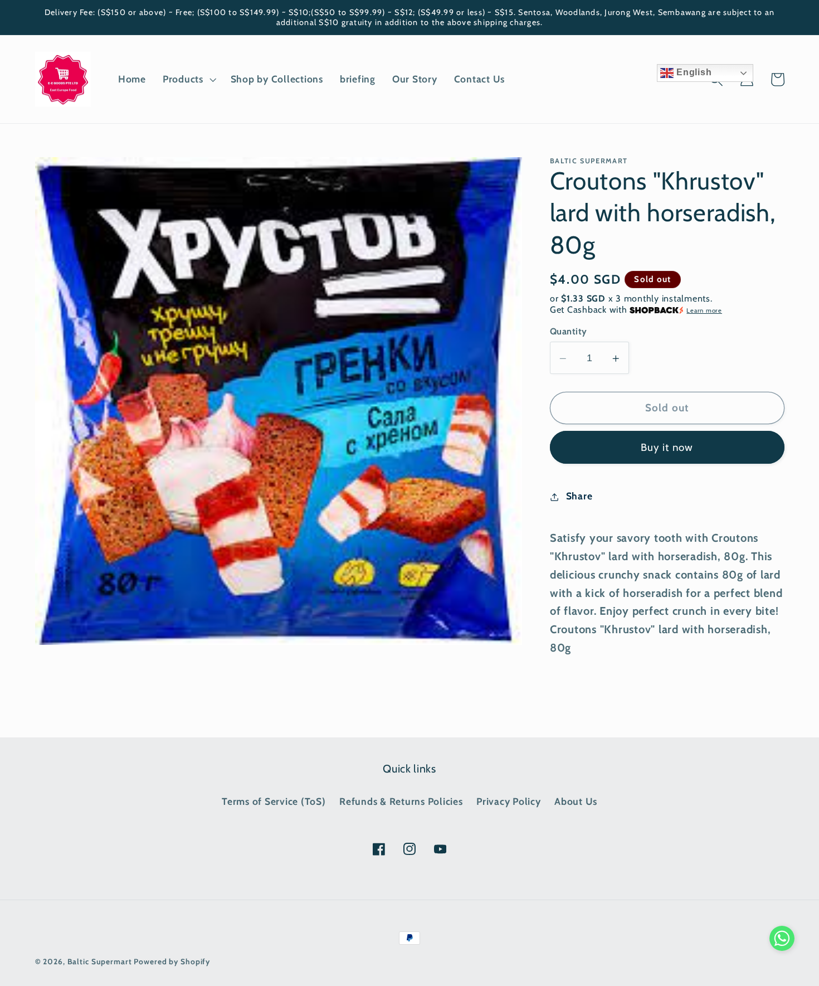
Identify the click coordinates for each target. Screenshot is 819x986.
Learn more (704, 310)
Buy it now (667, 447)
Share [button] (579, 496)
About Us (575, 801)
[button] (188, 79)
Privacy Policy (508, 801)
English (692, 72)
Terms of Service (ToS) (274, 801)
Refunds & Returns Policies (401, 801)
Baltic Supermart (99, 961)
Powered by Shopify (172, 961)
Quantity (568, 331)
